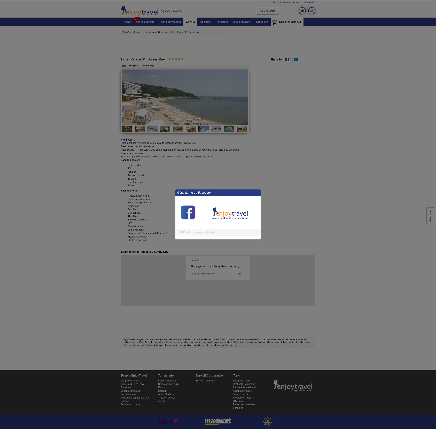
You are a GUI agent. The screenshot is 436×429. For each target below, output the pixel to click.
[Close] (260, 241)
